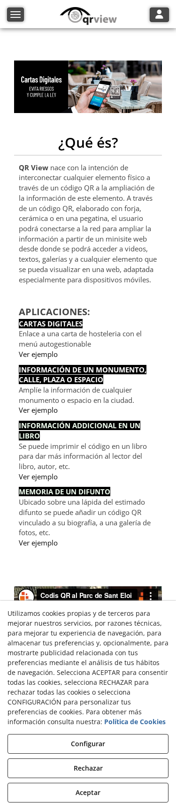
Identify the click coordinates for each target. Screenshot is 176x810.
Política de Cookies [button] (135, 721)
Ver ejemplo (38, 354)
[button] (88, 16)
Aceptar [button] (88, 792)
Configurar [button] (88, 743)
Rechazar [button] (88, 768)
